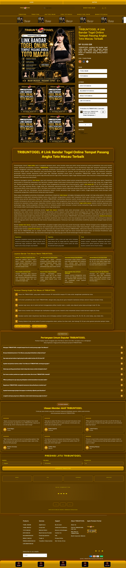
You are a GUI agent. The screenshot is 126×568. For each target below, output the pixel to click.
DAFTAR (94, 2)
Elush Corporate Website (78, 536)
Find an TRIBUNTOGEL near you (77, 528)
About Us (73, 524)
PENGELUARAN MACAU (29, 541)
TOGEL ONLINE (84, 71)
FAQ (56, 535)
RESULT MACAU (27, 538)
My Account (58, 524)
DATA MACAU (26, 532)
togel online (31, 165)
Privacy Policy (59, 538)
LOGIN (31, 2)
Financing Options (44, 535)
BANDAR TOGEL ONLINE (83, 14)
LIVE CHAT (107, 565)
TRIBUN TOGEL (35, 14)
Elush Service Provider (45, 532)
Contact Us (58, 532)
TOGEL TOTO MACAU (66, 14)
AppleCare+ (42, 524)
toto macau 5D (89, 184)
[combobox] (59, 8)
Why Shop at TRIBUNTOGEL (75, 532)
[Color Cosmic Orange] (80, 61)
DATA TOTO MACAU (85, 86)
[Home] (25, 8)
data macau (63, 195)
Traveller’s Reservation (45, 541)
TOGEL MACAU (27, 527)
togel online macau (85, 203)
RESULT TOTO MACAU (86, 96)
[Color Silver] (87, 61)
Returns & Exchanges (61, 530)
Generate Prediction (63, 468)
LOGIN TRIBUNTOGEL (39, 326)
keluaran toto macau (106, 216)
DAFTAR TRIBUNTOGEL (22, 326)
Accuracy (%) (87, 460)
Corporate (42, 527)
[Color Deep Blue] (84, 61)
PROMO (18, 565)
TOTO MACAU (84, 76)
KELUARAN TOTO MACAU (87, 91)
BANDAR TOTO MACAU (101, 14)
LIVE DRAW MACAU (28, 543)
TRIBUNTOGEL (22, 14)
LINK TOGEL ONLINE (50, 14)
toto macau (36, 180)
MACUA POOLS (43, 530)
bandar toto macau (24, 224)
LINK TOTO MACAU (85, 100)
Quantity (81, 121)
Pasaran (4, 460)
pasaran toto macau (34, 228)
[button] (22, 14)
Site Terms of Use (60, 541)
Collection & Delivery (61, 527)
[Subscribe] (45, 555)
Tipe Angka (46, 460)
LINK (85, 565)
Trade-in (41, 538)
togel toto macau (51, 210)
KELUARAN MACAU (28, 535)
